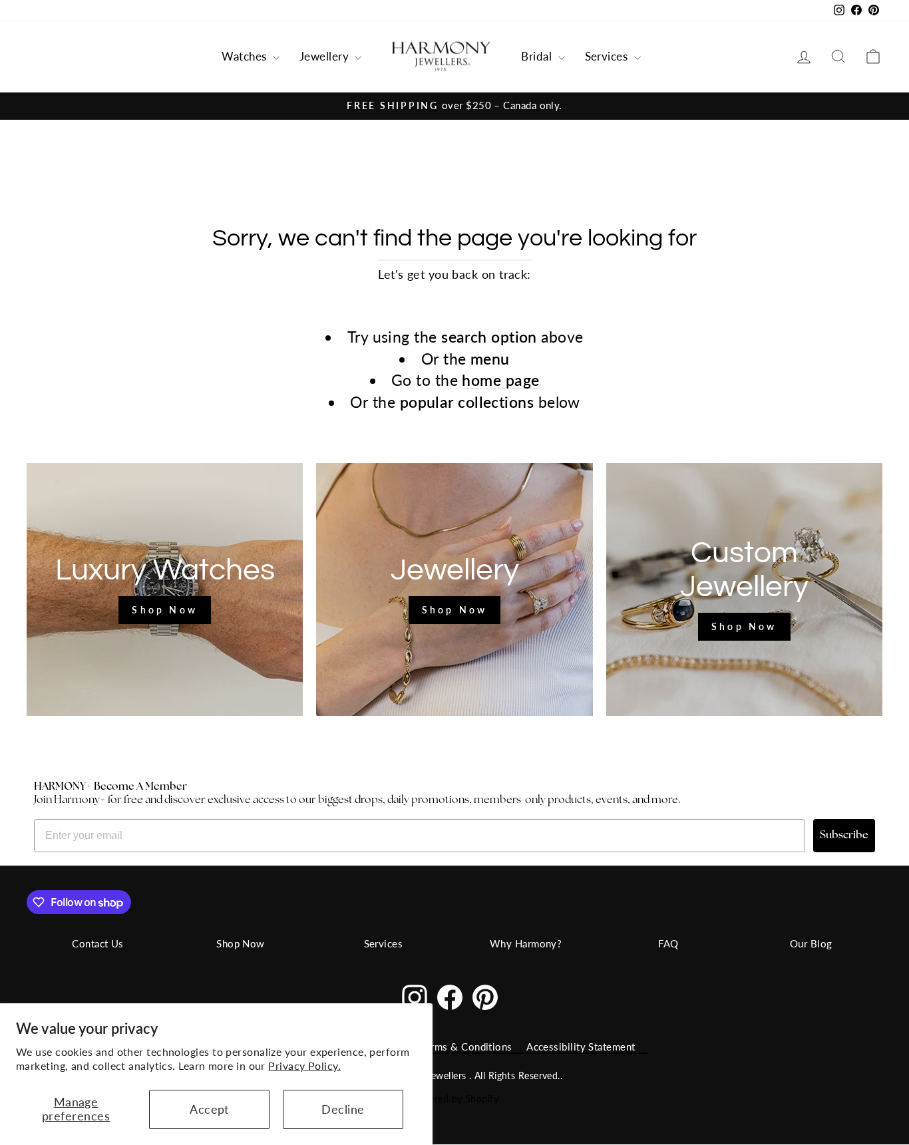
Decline (342, 1109)
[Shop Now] (165, 589)
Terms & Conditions (466, 1047)
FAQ (668, 943)
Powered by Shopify (454, 1098)
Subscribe (844, 835)
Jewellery (325, 56)
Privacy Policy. (304, 1065)
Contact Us (98, 943)
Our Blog (811, 943)
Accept (209, 1109)
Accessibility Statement (580, 1047)
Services (608, 56)
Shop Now (240, 943)
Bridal (537, 56)
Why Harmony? (526, 943)
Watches (246, 56)
